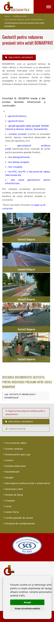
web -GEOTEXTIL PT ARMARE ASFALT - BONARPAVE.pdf (20, 396)
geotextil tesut (16, 121)
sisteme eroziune (18, 134)
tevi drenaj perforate (18, 157)
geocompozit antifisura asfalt (27, 147)
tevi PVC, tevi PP (16, 172)
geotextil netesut (17, 116)
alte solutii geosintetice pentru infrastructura (27, 181)
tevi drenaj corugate (18, 162)
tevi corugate (15, 167)
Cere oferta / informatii (20, 57)
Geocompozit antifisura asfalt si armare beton (23, 19)
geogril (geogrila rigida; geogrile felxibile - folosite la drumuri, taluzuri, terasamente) (27, 127)
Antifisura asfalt (20, 16)
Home (7, 16)
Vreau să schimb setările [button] (27, 608)
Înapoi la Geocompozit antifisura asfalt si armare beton (25, 412)
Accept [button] (27, 602)
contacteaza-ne (17, 429)
